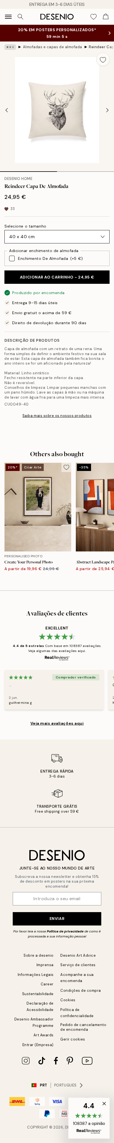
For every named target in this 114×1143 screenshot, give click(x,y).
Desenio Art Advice (78, 955)
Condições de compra (80, 990)
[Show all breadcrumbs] (10, 47)
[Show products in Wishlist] (93, 16)
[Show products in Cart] (106, 16)
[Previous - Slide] (6, 110)
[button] (89, 1118)
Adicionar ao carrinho (57, 277)
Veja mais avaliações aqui (57, 723)
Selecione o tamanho (25, 226)
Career (47, 984)
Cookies (68, 1000)
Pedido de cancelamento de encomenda (83, 1027)
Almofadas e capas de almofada (52, 47)
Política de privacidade (65, 931)
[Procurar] (20, 16)
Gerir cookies (72, 1039)
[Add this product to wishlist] (103, 59)
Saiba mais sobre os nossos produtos (57, 415)
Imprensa (45, 965)
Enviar (57, 918)
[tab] (28, 169)
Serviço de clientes (78, 965)
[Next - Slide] (107, 110)
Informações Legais (36, 974)
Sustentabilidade (38, 993)
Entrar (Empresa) (38, 1044)
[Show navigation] (8, 16)
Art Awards (43, 1035)
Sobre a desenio (39, 955)
